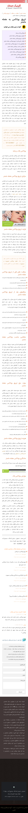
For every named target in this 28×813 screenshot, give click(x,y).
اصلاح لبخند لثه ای (14, 132)
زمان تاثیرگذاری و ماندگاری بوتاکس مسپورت (16, 575)
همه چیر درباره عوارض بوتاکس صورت (17, 586)
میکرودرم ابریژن (8, 328)
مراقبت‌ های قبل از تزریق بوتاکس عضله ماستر (14, 41)
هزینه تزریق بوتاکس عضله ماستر (17, 52)
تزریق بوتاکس (6, 13)
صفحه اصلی (23, 13)
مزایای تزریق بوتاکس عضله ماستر (16, 36)
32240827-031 (10, 143)
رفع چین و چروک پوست (18, 135)
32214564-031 (20, 145)
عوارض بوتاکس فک (20, 57)
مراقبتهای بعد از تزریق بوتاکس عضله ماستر (14, 44)
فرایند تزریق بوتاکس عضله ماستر (17, 39)
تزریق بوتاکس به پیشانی (20, 552)
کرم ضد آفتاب (16, 333)
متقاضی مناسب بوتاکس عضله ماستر (16, 47)
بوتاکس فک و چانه (20, 33)
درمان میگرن (6, 132)
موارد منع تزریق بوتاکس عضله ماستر (16, 49)
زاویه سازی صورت (16, 194)
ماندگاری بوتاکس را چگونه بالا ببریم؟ (17, 596)
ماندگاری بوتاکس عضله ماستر (17, 55)
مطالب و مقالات (14, 13)
